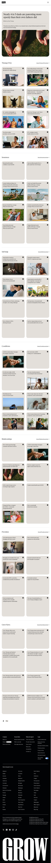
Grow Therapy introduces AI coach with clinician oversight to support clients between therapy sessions (35, 654)
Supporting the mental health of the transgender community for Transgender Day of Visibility (34, 281)
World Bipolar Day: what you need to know (8, 394)
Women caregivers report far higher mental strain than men (34, 465)
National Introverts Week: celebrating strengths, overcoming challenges (11, 301)
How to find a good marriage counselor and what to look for (9, 445)
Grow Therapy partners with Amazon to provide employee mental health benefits (12, 676)
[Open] (48, 2)
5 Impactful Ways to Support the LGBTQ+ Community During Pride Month (9, 507)
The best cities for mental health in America (8, 91)
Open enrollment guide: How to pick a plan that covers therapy (34, 163)
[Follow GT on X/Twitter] (3, 830)
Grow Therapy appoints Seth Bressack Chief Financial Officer (34, 676)
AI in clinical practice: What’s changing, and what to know (9, 538)
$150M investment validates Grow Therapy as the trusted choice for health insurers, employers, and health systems (36, 697)
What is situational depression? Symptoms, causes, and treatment (10, 414)
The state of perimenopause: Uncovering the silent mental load (34, 372)
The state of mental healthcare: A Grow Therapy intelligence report (34, 598)
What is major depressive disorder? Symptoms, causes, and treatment (35, 394)
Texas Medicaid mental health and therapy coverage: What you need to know (9, 226)
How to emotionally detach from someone (32, 506)
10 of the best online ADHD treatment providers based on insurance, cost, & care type (9, 373)
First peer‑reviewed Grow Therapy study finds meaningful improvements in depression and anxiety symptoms (11, 697)
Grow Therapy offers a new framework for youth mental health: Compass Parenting (9, 632)
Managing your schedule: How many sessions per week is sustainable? (11, 558)
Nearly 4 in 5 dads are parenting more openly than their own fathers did (22, 16)
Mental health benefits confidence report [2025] (8, 163)
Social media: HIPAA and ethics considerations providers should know (11, 578)
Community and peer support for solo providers (33, 578)
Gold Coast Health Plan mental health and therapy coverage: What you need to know (34, 185)
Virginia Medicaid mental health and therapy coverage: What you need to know (33, 226)
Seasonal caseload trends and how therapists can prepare (34, 558)
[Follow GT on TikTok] (16, 830)
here (17, 823)
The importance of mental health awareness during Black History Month (36, 301)
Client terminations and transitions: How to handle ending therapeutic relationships (10, 599)
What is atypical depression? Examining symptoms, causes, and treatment (36, 414)
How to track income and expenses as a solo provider (33, 538)
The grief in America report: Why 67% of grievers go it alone (34, 258)
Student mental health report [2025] (35, 485)
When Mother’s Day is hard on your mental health (9, 280)
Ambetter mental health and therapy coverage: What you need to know (35, 205)
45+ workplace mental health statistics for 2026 (32, 133)
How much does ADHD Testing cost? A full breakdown (34, 352)
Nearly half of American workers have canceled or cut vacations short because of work (10, 259)
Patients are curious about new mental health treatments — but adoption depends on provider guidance (35, 92)
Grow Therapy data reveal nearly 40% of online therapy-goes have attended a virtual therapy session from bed (35, 632)
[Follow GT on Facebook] (10, 830)
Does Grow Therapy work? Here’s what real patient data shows (34, 112)
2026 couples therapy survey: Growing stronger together (9, 485)
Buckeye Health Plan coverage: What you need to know (9, 205)
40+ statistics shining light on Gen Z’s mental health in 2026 (9, 112)
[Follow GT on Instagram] (13, 830)
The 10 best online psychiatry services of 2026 (9, 133)
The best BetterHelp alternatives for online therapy (9, 69)
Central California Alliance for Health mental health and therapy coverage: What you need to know (10, 185)
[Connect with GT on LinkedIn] (6, 830)
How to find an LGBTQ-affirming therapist (8, 322)
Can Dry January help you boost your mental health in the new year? (35, 322)
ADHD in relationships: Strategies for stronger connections (10, 352)
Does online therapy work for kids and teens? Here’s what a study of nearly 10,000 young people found (34, 70)
